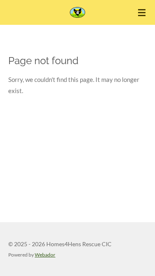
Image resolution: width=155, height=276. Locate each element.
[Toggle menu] (142, 12)
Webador (45, 254)
